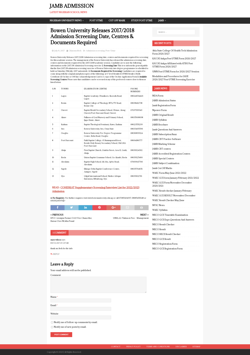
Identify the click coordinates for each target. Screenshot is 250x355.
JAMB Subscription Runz (164, 134)
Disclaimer (181, 346)
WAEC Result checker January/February (172, 190)
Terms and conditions (158, 346)
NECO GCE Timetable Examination (170, 215)
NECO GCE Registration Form (167, 248)
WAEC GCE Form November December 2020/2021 (172, 184)
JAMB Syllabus (159, 119)
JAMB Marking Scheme (163, 144)
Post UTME (96, 20)
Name (53, 297)
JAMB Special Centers (163, 158)
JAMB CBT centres (161, 148)
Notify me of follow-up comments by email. (76, 322)
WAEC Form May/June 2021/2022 (169, 173)
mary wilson (55, 240)
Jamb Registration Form (164, 105)
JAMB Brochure (160, 124)
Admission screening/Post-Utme (100, 50)
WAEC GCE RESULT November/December (173, 195)
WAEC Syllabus (160, 210)
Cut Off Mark (117, 20)
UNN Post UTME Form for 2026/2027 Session (175, 71)
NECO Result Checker (163, 224)
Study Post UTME (141, 20)
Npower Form (159, 110)
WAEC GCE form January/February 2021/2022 (175, 177)
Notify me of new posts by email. (70, 326)
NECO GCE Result (161, 239)
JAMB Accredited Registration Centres (171, 153)
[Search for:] (176, 32)
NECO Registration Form (165, 243)
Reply (56, 254)
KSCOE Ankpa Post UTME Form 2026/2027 (174, 58)
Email (53, 305)
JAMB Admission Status (164, 100)
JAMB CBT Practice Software (166, 139)
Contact (115, 346)
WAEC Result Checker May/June (168, 200)
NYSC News (158, 205)
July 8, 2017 (59, 50)
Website (54, 313)
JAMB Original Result (163, 115)
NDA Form (157, 95)
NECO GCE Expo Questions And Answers (173, 219)
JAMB (161, 20)
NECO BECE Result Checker (166, 234)
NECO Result (159, 229)
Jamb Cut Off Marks (162, 168)
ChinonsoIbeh (75, 50)
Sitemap (196, 346)
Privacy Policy (133, 346)
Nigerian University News (66, 20)
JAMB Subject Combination (165, 163)
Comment (55, 275)
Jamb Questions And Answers (167, 129)
